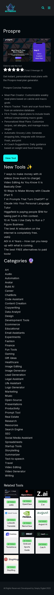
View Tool (10, 158)
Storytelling (12, 450)
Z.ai (42, 504)
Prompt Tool (12, 412)
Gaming (9, 353)
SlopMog (11, 570)
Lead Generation (15, 374)
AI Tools (11, 502)
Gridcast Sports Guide (27, 547)
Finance (10, 345)
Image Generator (15, 370)
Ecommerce (12, 324)
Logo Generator (15, 387)
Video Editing (13, 467)
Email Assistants (15, 332)
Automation (12, 278)
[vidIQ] (11, 494)
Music (8, 395)
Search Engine (14, 429)
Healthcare (12, 362)
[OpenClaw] (27, 493)
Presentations (13, 404)
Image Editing (13, 366)
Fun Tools (11, 349)
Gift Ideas (11, 358)
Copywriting (12, 307)
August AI (43, 524)
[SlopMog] (11, 559)
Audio (8, 274)
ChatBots (10, 295)
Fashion (10, 341)
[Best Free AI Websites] (10, 7)
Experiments (13, 337)
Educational (12, 328)
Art (7, 269)
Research (11, 421)
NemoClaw (27, 526)
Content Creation (15, 303)
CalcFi (43, 547)
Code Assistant (14, 299)
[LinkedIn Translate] (11, 513)
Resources (11, 425)
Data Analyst (13, 311)
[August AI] (43, 513)
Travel (9, 463)
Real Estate (12, 416)
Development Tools (17, 320)
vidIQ (11, 505)
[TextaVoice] (11, 534)
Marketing (11, 391)
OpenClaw (27, 504)
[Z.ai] (43, 493)
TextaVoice (11, 547)
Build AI (9, 286)
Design (9, 316)
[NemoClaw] (27, 515)
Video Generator (15, 471)
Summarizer (12, 454)
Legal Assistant (14, 379)
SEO (7, 433)
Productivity (12, 408)
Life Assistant (13, 383)
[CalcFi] (43, 534)
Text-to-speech (14, 458)
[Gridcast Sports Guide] (27, 534)
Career (9, 290)
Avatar (9, 282)
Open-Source (13, 400)
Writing (9, 475)
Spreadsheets (13, 442)
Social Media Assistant (19, 437)
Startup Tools (13, 446)
